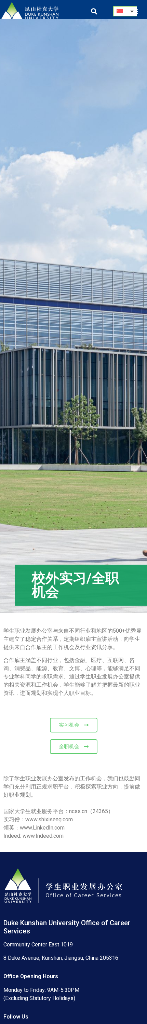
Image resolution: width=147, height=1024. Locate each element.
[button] (93, 11)
